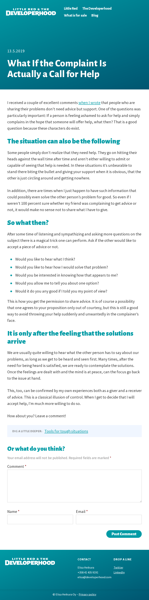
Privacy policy (87, 594)
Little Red (71, 8)
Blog (94, 15)
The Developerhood (97, 8)
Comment (16, 466)
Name (13, 511)
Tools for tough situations (66, 431)
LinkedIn (119, 572)
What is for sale (75, 15)
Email (82, 511)
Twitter (118, 567)
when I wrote (89, 102)
